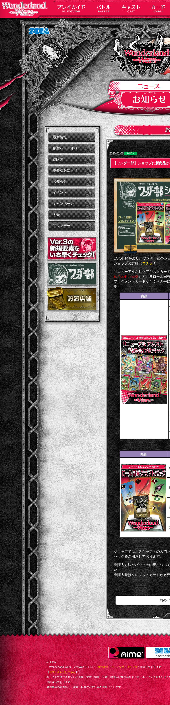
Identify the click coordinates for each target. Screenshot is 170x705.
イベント (60, 192)
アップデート (63, 226)
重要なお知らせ (65, 170)
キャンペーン (63, 203)
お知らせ (60, 181)
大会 (56, 215)
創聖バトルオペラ (67, 148)
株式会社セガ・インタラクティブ (117, 667)
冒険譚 (58, 159)
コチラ (147, 263)
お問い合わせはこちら (62, 672)
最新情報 (60, 137)
